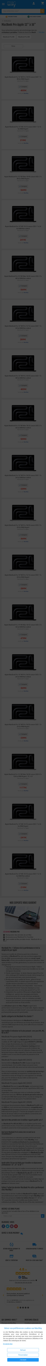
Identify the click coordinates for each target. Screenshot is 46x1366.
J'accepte (23, 1360)
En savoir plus (7, 1344)
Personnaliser (23, 1355)
